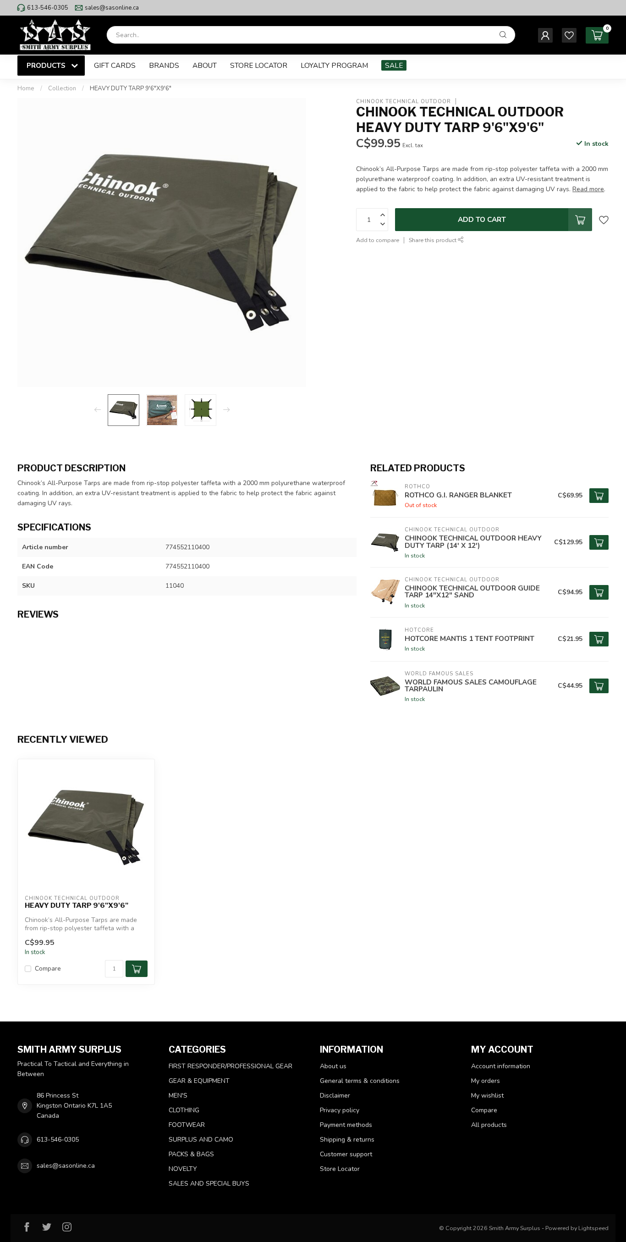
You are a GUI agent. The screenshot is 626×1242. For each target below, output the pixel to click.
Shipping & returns (347, 1139)
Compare (48, 968)
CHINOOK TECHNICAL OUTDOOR (403, 101)
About (204, 65)
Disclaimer (335, 1095)
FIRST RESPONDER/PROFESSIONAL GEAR (230, 1066)
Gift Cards (115, 65)
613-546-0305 (47, 8)
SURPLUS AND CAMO (201, 1139)
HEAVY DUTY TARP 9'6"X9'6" (130, 88)
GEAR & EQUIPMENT (199, 1080)
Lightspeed (593, 1228)
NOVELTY (183, 1169)
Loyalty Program (334, 65)
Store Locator (258, 65)
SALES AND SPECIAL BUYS (209, 1183)
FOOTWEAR (187, 1125)
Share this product (433, 240)
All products (489, 1125)
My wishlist (487, 1095)
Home (25, 88)
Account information (500, 1066)
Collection (62, 88)
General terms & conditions (360, 1080)
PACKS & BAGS (191, 1154)
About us (333, 1066)
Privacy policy (339, 1110)
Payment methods (346, 1125)
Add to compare (377, 240)
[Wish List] (569, 35)
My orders (485, 1080)
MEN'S (178, 1095)
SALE (394, 65)
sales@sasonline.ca (112, 8)
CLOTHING (184, 1110)
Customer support (346, 1154)
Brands (164, 65)
